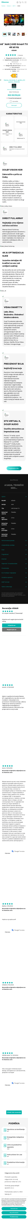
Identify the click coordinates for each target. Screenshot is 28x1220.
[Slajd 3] (14, 34)
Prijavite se (11, 625)
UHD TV (14, 6)
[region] (14, 20)
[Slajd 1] (5, 34)
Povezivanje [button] (5, 568)
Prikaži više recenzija (14, 1112)
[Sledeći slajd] (26, 20)
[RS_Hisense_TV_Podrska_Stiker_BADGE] (14, 86)
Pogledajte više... (14, 468)
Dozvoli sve (14, 1209)
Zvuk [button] (3, 550)
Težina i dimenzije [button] (7, 587)
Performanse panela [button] (8, 540)
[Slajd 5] (23, 34)
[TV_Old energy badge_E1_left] (14, 75)
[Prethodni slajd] (2, 20)
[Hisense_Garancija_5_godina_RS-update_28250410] (14, 81)
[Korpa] (20, 2)
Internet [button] (4, 559)
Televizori (9, 6)
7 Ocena (20, 55)
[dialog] (14, 1208)
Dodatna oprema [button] (7, 577)
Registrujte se (11, 630)
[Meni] (25, 2)
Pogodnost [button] (5, 554)
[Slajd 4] (19, 34)
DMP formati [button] (5, 582)
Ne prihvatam (14, 1213)
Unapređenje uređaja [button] (8, 545)
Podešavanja (14, 1217)
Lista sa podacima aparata (14, 89)
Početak (3, 6)
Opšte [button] (3, 496)
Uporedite (15, 101)
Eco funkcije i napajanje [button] (9, 573)
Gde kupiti (14, 105)
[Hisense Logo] (8, 2)
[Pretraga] (23, 2)
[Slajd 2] (9, 34)
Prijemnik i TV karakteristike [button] (9, 563)
